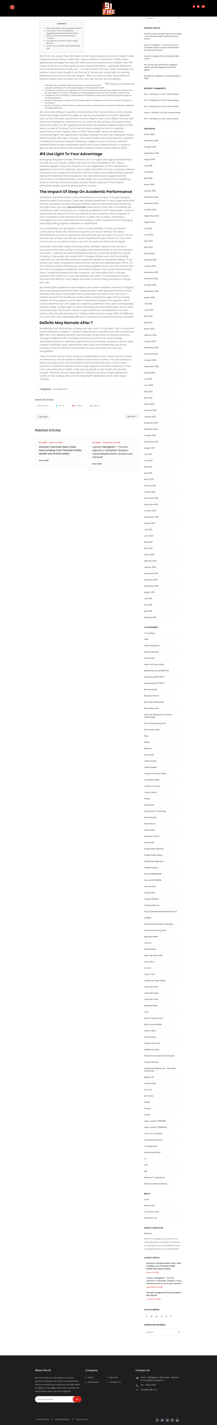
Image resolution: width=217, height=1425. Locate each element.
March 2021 (149, 479)
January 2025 (150, 191)
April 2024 (148, 247)
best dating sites (151, 708)
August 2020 (149, 523)
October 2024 (150, 209)
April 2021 (148, 473)
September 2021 (151, 441)
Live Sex (147, 968)
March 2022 (149, 404)
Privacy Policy (43, 1419)
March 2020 (149, 554)
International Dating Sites (155, 930)
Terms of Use (82, 1419)
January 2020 (150, 567)
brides (146, 742)
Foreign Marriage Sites (153, 861)
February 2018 (150, 617)
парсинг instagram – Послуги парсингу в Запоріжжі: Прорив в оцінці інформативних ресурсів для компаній (112, 452)
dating (147, 798)
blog (146, 736)
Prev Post (43, 416)
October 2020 (150, 510)
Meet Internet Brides (153, 1024)
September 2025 (151, 153)
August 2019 (149, 592)
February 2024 (150, 260)
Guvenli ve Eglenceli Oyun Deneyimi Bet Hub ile (161, 57)
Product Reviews (151, 1062)
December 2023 (151, 272)
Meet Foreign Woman (153, 1018)
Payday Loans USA (152, 1043)
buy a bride (149, 754)
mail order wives (151, 999)
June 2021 (148, 460)
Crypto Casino (150, 792)
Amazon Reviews (151, 652)
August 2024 (149, 222)
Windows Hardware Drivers (155, 1184)
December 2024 (151, 197)
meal (146, 1012)
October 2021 (150, 435)
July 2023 (148, 303)
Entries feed (149, 1205)
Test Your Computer (153, 1133)
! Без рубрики (149, 633)
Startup (147, 1108)
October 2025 (150, 147)
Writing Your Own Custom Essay (164, 94)
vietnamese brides (152, 1152)
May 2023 (148, 316)
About (90, 1377)
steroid (147, 1115)
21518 (146, 639)
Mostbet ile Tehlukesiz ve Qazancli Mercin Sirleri (162, 77)
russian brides (150, 1083)
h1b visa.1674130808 (152, 880)
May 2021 (148, 467)
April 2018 (148, 611)
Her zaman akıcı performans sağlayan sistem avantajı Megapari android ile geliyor (160, 67)
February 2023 (150, 335)
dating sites (149, 805)
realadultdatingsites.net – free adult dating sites (160, 1069)
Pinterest (78, 406)
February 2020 (150, 561)
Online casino (150, 1030)
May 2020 (148, 542)
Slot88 (147, 1102)
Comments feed (151, 1211)
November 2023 (151, 278)
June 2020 (148, 536)
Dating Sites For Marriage (155, 811)
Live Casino (149, 961)
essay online (149, 830)
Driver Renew (149, 823)
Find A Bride (149, 842)
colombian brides (151, 780)
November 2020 (151, 504)
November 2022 (151, 354)
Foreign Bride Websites (154, 849)
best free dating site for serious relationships (158, 715)
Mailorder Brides (151, 1005)
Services (114, 1377)
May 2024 (148, 241)
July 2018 (148, 598)
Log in (146, 1199)
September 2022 (151, 366)
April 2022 (148, 398)
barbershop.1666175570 (154, 677)
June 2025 (148, 172)
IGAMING (147, 918)
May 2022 (148, 391)
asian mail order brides (154, 664)
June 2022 (148, 385)
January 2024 (150, 266)
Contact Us (115, 1382)
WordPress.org (150, 1218)
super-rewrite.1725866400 (155, 1127)
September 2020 (151, 517)
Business (148, 748)
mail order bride (151, 987)
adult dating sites (151, 645)
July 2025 (148, 165)
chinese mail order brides (155, 773)
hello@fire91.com (149, 1389)
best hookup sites (152, 729)
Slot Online (149, 1096)
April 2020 (148, 548)
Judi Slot (147, 943)
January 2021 (149, 492)
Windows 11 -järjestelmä (154, 1177)
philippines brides (151, 1049)
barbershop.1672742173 (154, 683)
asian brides (149, 658)
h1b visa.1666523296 (152, 874)
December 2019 (151, 573)
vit (145, 1158)
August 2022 (149, 372)
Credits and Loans (152, 786)
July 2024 (148, 228)
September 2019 (151, 586)
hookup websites (151, 899)
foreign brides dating (153, 855)
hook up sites (150, 886)
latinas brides (150, 949)
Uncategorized (60, 389)
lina (145, 94)
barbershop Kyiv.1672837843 (156, 670)
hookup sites (149, 892)
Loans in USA (149, 974)
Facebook (44, 406)
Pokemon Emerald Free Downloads (159, 1056)
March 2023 (149, 329)
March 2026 (149, 134)
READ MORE (44, 460)
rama (146, 112)
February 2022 (150, 410)
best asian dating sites (154, 702)
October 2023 (150, 285)
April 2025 (148, 178)
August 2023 (149, 297)
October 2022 (150, 360)
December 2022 (151, 347)
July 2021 (148, 454)
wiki (145, 1171)
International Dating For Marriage (158, 924)
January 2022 (150, 416)
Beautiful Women (151, 695)
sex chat (148, 1089)
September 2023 (151, 291)
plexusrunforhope (76, 207)
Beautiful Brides (151, 689)
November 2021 (150, 429)
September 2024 (151, 216)
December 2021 (151, 423)
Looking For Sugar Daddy (155, 980)
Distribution (93, 1382)
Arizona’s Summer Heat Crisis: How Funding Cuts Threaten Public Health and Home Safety (60, 450)
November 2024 (151, 203)
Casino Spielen (150, 767)
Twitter (61, 406)
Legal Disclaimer (62, 1419)
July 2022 (148, 379)
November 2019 (151, 579)
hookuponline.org (151, 905)
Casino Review (150, 761)
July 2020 (148, 529)
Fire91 (44, 442)
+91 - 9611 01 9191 (148, 1384)
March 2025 (149, 184)
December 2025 (151, 140)
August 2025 (149, 159)
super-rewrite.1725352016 (155, 1121)
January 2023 (150, 341)
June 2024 (148, 234)
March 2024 (149, 253)
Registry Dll (149, 1077)
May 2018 (148, 605)
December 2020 (151, 498)
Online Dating (150, 1037)
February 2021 (150, 485)
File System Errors (151, 836)
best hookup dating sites (155, 723)
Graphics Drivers (151, 867)
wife (146, 1165)
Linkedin (95, 406)
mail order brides (151, 993)
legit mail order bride (153, 955)
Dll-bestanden (150, 817)
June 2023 (148, 310)
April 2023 (148, 322)
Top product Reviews (153, 1140)
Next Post (131, 416)
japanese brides (151, 936)
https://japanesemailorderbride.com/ (160, 911)
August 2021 (149, 448)
